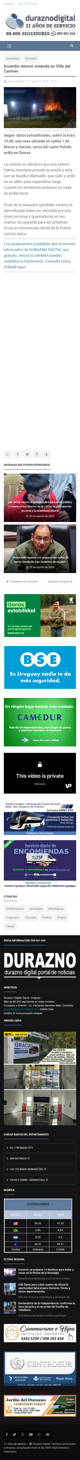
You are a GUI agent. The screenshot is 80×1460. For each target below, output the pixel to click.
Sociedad (30, 58)
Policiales (30, 917)
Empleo (61, 917)
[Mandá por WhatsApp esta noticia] (8, 454)
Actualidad (12, 58)
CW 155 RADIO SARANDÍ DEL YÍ (27, 1169)
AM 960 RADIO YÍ (19, 1158)
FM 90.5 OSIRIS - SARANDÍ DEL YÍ (28, 1180)
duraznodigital (16, 81)
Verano (10, 926)
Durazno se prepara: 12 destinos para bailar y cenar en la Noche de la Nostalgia (46, 1271)
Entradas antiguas (59, 581)
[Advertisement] (40, 320)
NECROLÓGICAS (28, 3)
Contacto (9, 3)
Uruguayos (12, 917)
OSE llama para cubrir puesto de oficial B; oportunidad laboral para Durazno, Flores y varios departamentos (44, 1288)
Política (46, 917)
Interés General (14, 908)
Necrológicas (56, 908)
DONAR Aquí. (15, 267)
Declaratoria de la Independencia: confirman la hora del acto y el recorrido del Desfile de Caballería (46, 1307)
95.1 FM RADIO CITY (21, 1147)
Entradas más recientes (24, 581)
